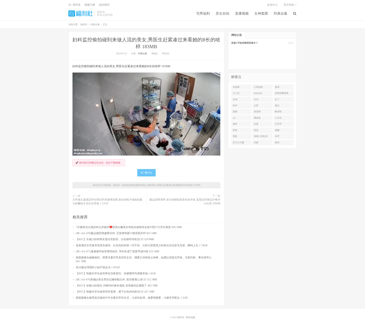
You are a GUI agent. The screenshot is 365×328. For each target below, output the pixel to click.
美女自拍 (222, 13)
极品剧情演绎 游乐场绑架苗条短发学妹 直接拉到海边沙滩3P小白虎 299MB (184, 201)
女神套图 (261, 13)
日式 (256, 99)
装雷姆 (257, 111)
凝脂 (235, 111)
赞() (148, 172)
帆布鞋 (278, 111)
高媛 (277, 130)
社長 (256, 124)
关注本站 (289, 4)
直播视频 (242, 13)
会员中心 (272, 4)
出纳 (235, 99)
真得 (277, 87)
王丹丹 (278, 124)
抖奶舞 (236, 87)
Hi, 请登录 (74, 4)
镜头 (277, 105)
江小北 (236, 93)
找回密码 (104, 4)
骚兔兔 (257, 117)
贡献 (235, 136)
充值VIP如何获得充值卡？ (244, 43)
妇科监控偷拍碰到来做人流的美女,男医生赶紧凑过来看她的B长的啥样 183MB (161, 185)
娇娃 (277, 142)
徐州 (235, 105)
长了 (277, 99)
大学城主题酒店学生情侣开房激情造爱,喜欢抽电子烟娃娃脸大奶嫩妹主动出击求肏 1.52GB (107, 201)
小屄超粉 (258, 87)
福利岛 (80, 13)
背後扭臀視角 (282, 93)
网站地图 (190, 317)
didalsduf (258, 93)
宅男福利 (203, 13)
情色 (256, 130)
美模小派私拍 (260, 136)
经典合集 (280, 13)
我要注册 (89, 4)
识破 (256, 142)
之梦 (256, 105)
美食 (235, 130)
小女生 (278, 117)
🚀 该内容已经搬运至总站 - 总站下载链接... (98, 162)
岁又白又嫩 (238, 142)
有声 (277, 136)
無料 (235, 124)
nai (234, 117)
